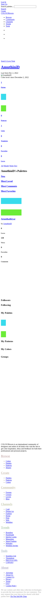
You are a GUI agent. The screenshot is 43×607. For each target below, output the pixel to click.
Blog (7, 499)
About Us (9, 575)
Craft (8, 509)
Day (15, 166)
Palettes (8, 463)
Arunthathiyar (8, 219)
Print (7, 518)
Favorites (4, 151)
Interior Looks (11, 537)
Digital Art (10, 511)
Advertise (9, 573)
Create (3, 11)
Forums (8, 492)
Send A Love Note (8, 61)
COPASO (9, 562)
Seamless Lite (11, 556)
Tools (8, 26)
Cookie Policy (11, 586)
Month (6, 166)
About (4, 567)
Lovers (8, 497)
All (2, 166)
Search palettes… (7, 6)
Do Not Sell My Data (19, 596)
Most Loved (7, 181)
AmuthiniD (10, 67)
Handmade (10, 535)
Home (8, 516)
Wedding (9, 522)
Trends (8, 24)
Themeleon (10, 558)
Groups (8, 495)
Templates (4, 141)
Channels (9, 22)
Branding (9, 533)
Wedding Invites (12, 546)
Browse (9, 17)
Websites (9, 543)
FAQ (8, 584)
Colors (8, 461)
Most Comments (9, 186)
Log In (3, 2)
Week (11, 166)
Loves (3, 161)
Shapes (8, 468)
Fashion (9, 514)
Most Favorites (8, 191)
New (3, 176)
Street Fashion (11, 541)
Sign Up (4, 4)
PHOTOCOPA (11, 560)
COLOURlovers (7, 13)
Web (7, 520)
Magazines (10, 539)
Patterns (4, 120)
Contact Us (10, 577)
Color (3, 131)
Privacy (8, 579)
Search (3, 9)
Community (10, 20)
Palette (3, 87)
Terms (8, 581)
